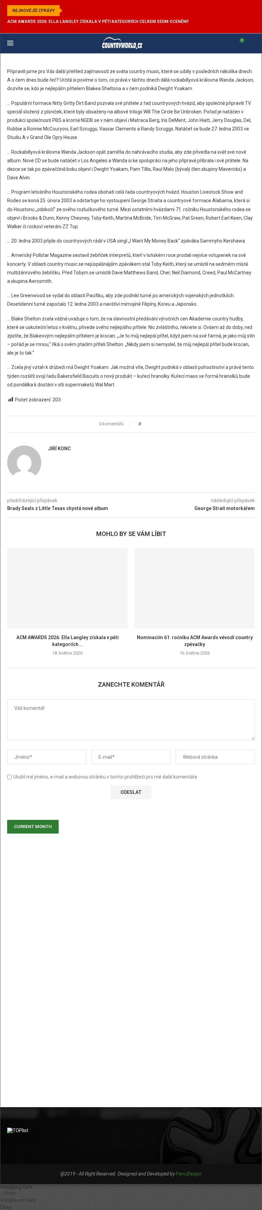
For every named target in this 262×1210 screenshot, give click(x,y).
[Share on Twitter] (155, 424)
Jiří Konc (59, 448)
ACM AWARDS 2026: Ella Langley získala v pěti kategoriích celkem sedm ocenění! (97, 21)
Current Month (33, 826)
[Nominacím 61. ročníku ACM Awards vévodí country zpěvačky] (194, 588)
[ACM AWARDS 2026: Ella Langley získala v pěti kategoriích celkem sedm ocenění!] (67, 588)
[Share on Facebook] (148, 424)
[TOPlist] (17, 1130)
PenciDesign (189, 1174)
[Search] (251, 43)
